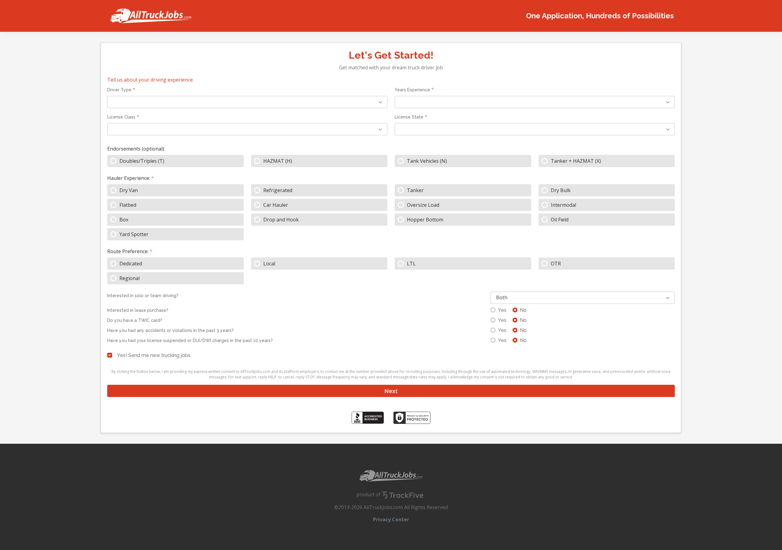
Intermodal (563, 205)
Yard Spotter (133, 234)
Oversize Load (423, 205)
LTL (411, 263)
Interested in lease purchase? (137, 310)
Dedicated (130, 263)
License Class (121, 117)
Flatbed (127, 205)
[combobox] (247, 102)
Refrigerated (277, 190)
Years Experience (412, 89)
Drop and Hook (281, 219)
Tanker (415, 190)
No (523, 310)
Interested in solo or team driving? (142, 295)
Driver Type (119, 89)
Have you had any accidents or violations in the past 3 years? (170, 330)
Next (391, 391)
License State (409, 117)
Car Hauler (275, 205)
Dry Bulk (561, 190)
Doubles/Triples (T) (141, 161)
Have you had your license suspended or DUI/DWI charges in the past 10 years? (190, 340)
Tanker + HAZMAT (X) (576, 161)
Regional (129, 278)
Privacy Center (391, 519)
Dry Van (128, 190)
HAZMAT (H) (277, 161)
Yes (502, 310)
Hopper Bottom (425, 219)
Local (269, 263)
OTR (556, 263)
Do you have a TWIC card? (134, 320)
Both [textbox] (501, 297)
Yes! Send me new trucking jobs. (154, 355)
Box (123, 219)
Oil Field (559, 219)
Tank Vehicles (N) (427, 161)
